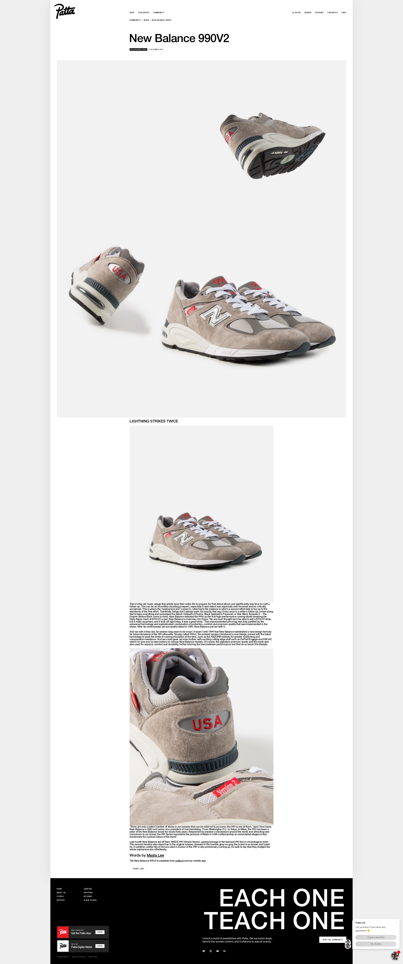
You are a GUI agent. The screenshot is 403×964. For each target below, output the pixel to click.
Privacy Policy (92, 957)
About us (61, 893)
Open (99, 932)
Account (319, 12)
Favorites (333, 12)
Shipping (88, 893)
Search (308, 12)
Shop (132, 12)
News (146, 20)
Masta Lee (155, 855)
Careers (88, 889)
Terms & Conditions (78, 957)
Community (135, 20)
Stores (60, 896)
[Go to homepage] (64, 11)
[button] (395, 956)
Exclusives (143, 12)
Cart (344, 12)
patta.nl (179, 860)
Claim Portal (90, 900)
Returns (88, 896)
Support (61, 900)
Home (59, 889)
